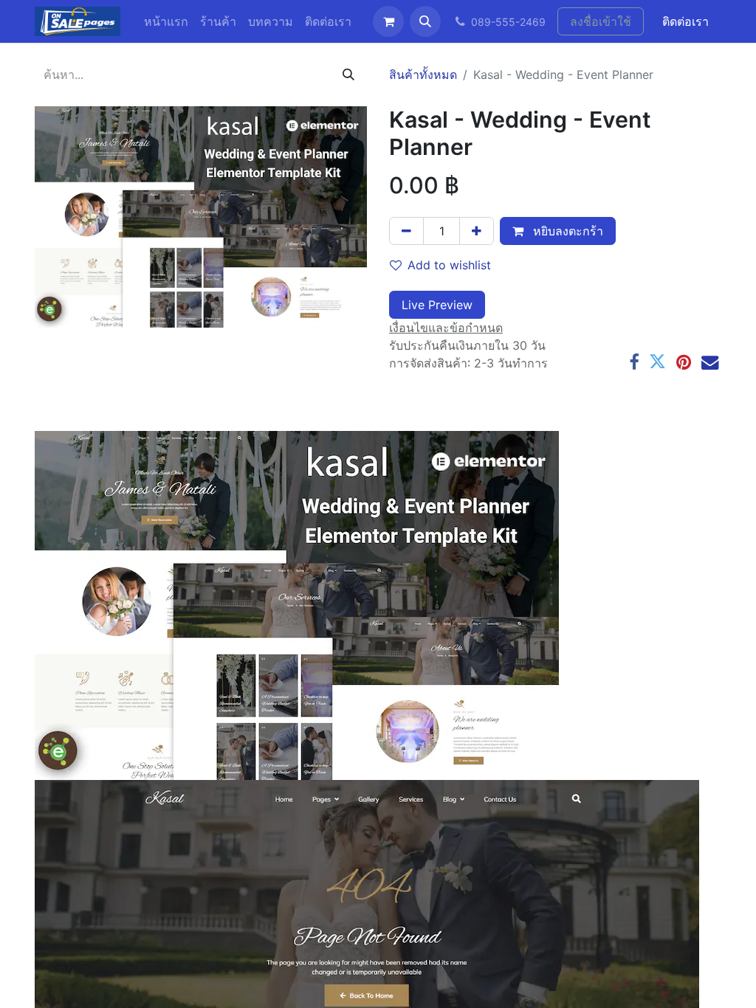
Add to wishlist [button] (449, 265)
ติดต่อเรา (685, 21)
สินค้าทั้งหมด (423, 74)
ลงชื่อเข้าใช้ (600, 21)
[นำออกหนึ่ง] (406, 231)
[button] (425, 21)
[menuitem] (166, 21)
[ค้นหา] (348, 75)
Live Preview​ (437, 304)
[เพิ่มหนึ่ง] (476, 231)
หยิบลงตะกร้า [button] (566, 231)
